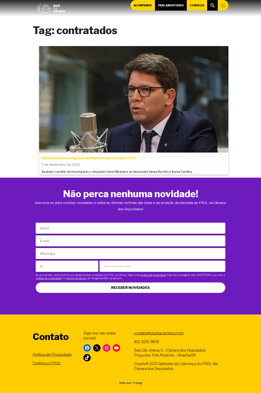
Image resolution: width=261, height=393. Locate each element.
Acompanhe (143, 5)
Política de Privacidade (52, 354)
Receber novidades (130, 288)
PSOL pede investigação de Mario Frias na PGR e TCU (89, 158)
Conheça (197, 5)
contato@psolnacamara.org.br (159, 333)
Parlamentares (171, 5)
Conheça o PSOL (47, 363)
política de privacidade (153, 275)
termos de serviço (77, 278)
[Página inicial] (51, 7)
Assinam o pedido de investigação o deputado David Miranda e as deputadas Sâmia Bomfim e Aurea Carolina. (117, 172)
